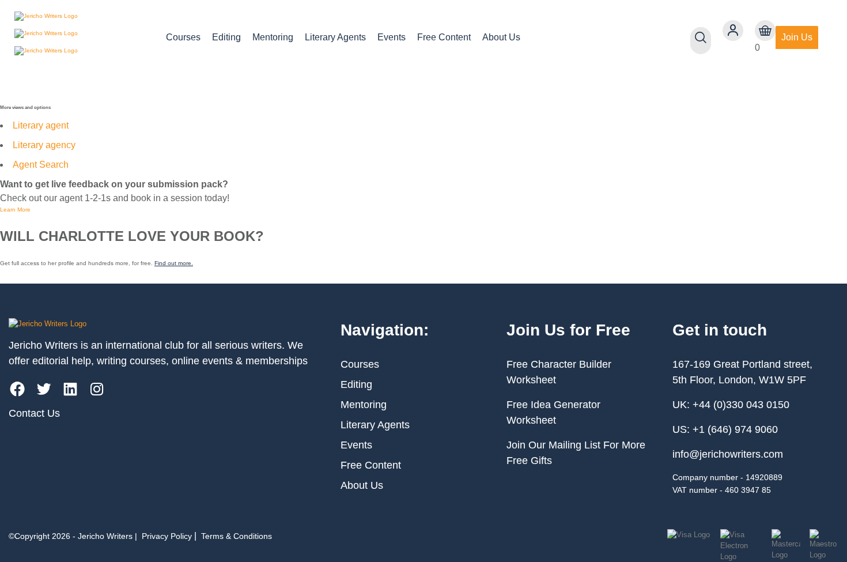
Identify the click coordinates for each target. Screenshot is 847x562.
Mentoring (272, 37)
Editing (226, 37)
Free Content (444, 37)
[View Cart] (765, 30)
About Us (501, 37)
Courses (183, 37)
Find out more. (173, 263)
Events (391, 37)
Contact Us (34, 413)
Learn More (15, 209)
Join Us (796, 37)
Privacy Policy (167, 536)
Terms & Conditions (236, 536)
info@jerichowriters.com (727, 454)
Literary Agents (335, 37)
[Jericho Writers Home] (81, 37)
